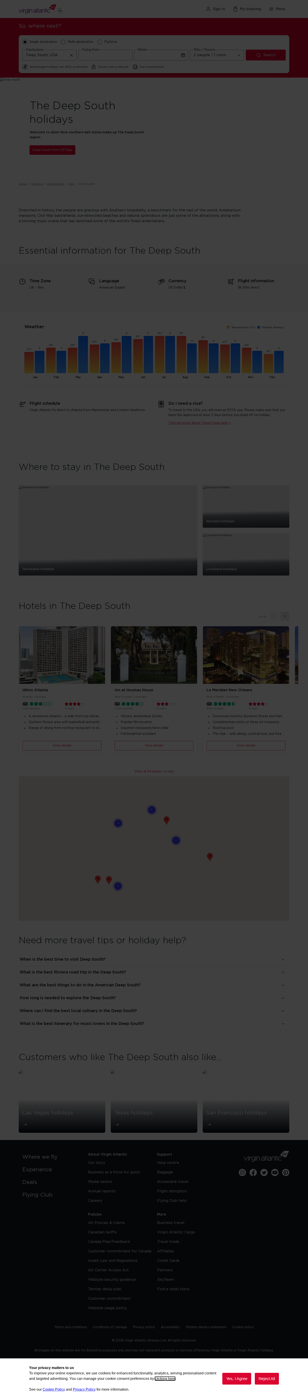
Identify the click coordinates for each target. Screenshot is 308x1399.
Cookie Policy (54, 1389)
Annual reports (101, 1191)
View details (62, 745)
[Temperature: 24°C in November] (246, 360)
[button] (210, 857)
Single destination (43, 42)
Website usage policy (107, 1308)
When (142, 49)
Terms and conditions (70, 1327)
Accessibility (170, 1327)
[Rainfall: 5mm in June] (148, 354)
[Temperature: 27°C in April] (94, 359)
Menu (280, 9)
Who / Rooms (204, 49)
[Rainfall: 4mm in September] (213, 358)
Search (269, 55)
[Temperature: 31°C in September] (203, 356)
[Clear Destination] (71, 55)
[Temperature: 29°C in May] (116, 357)
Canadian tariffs (102, 1232)
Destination (35, 49)
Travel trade (168, 1242)
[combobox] (49, 55)
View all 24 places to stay (154, 771)
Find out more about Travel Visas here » (199, 423)
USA (71, 184)
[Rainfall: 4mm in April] (105, 358)
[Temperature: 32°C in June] (138, 356)
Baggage (165, 1172)
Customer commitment (109, 1298)
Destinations (55, 184)
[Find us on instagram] (242, 1172)
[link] (51, 1157)
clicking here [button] (165, 1379)
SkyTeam (165, 1279)
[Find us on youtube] (274, 1172)
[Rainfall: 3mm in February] (61, 362)
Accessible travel (172, 1182)
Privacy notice (144, 1327)
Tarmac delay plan (104, 1289)
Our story (96, 1163)
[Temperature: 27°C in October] (225, 359)
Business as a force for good (113, 1172)
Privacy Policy (84, 1389)
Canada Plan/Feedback (109, 1242)
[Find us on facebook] (253, 1172)
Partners (165, 1270)
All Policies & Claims (106, 1223)
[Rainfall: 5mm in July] (170, 354)
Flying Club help (172, 1200)
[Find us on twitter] (264, 1172)
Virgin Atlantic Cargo (176, 1232)
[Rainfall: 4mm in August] (192, 358)
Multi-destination (80, 42)
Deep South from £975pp (52, 150)
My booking (250, 9)
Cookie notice (243, 1327)
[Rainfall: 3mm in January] (39, 362)
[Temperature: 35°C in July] (159, 354)
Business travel (170, 1223)
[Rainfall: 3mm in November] (257, 362)
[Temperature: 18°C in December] (268, 363)
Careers (95, 1200)
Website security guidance (112, 1279)
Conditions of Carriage (110, 1327)
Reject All (267, 1378)
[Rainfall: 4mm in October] (235, 358)
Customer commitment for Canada (119, 1251)
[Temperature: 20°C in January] (29, 362)
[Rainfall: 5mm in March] (83, 354)
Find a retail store (173, 1289)
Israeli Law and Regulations (113, 1261)
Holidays (37, 184)
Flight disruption (172, 1191)
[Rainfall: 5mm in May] (126, 354)
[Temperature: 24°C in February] (51, 360)
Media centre (100, 1182)
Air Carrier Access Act (108, 1270)
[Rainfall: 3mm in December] (279, 362)
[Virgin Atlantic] (62, 9)
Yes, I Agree (236, 1378)
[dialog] (154, 1378)
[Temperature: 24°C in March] (72, 360)
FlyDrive (110, 42)
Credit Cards (168, 1261)
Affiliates (165, 1251)
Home (23, 184)
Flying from (90, 49)
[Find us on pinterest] (285, 1172)
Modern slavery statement (206, 1327)
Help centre (168, 1163)
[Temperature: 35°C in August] (181, 354)
